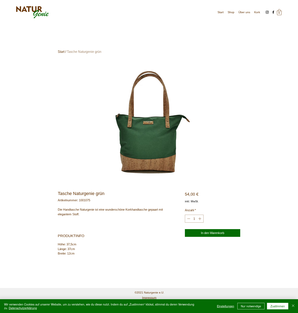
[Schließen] (293, 306)
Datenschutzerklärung (23, 308)
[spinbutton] (194, 218)
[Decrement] (188, 218)
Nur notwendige (251, 306)
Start (61, 51)
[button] (279, 12)
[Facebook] (273, 12)
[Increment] (200, 218)
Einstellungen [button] (225, 306)
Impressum (149, 297)
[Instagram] (267, 12)
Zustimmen (277, 306)
